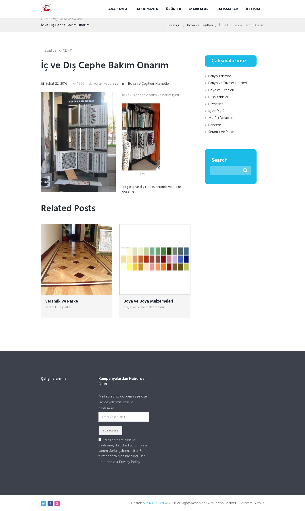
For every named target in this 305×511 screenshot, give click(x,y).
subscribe (111, 431)
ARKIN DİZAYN (153, 503)
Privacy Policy (129, 462)
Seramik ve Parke (61, 301)
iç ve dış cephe (143, 187)
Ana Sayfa (117, 9)
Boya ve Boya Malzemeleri (148, 301)
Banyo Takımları (220, 76)
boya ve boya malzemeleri (143, 307)
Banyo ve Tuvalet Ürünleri (227, 83)
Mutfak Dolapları (220, 118)
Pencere (214, 125)
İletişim (253, 9)
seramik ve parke (58, 307)
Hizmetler (162, 84)
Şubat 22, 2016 (56, 84)
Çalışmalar (227, 9)
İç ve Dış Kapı (218, 111)
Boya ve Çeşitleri (200, 25)
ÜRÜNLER (173, 9)
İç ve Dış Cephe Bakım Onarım (104, 66)
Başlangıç (174, 25)
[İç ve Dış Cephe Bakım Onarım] (78, 142)
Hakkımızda (147, 9)
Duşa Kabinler (218, 97)
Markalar (199, 9)
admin (119, 84)
